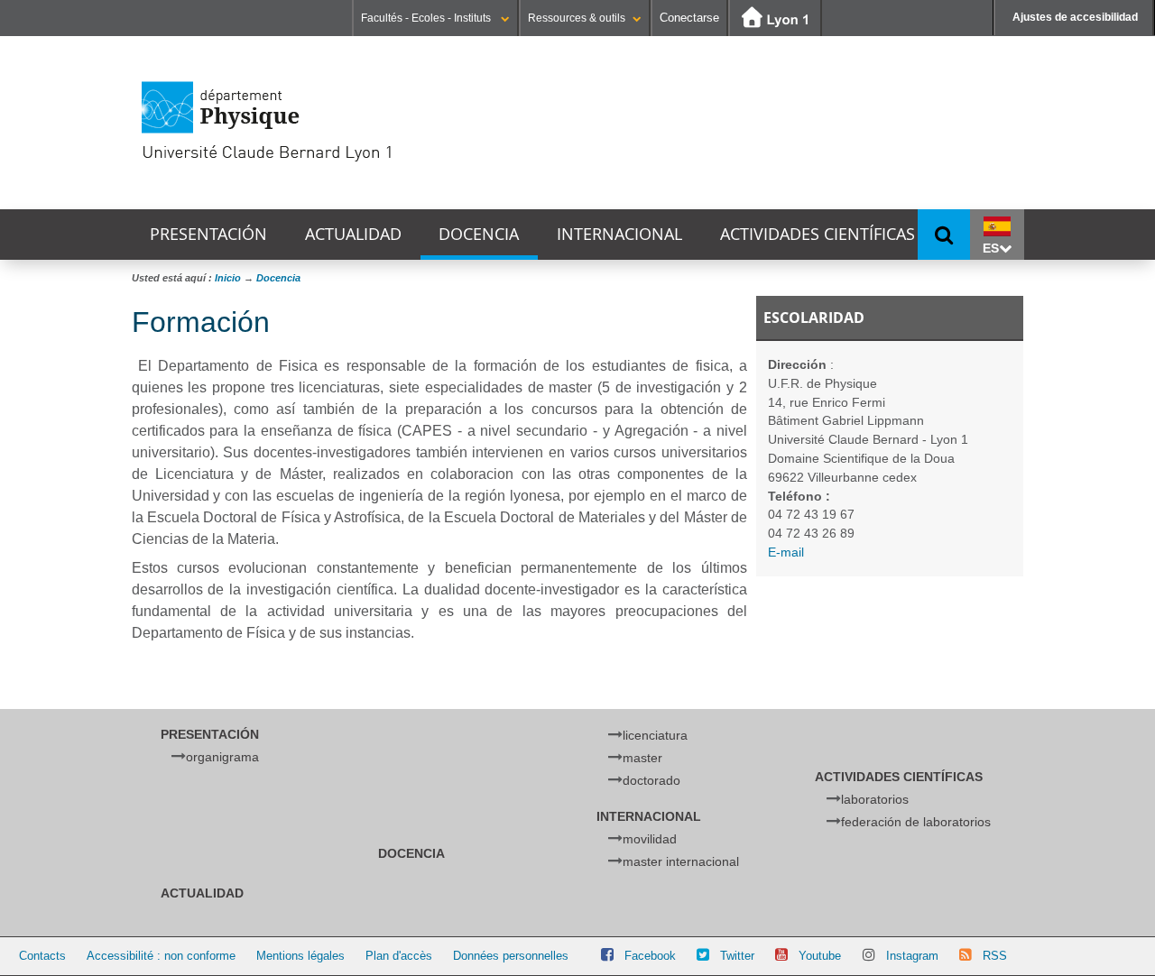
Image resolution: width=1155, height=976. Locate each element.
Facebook (650, 955)
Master (642, 757)
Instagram (912, 955)
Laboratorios (875, 799)
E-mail (786, 552)
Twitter (737, 955)
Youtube (820, 955)
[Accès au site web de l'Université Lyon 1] (775, 18)
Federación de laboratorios (916, 822)
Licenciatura (655, 735)
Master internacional (681, 861)
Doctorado (651, 780)
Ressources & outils (576, 18)
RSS (995, 955)
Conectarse (689, 17)
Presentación (208, 234)
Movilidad (650, 839)
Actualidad (353, 234)
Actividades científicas (817, 234)
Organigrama (222, 757)
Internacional (619, 234)
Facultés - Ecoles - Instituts (427, 18)
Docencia (479, 234)
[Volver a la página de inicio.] (330, 121)
